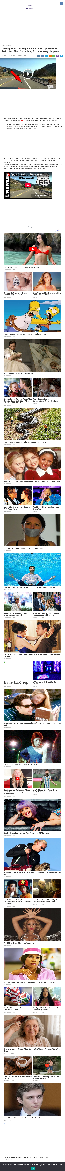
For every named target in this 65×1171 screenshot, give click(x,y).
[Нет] (63, 1166)
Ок (33, 1168)
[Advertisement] (32, 28)
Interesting (26, 55)
